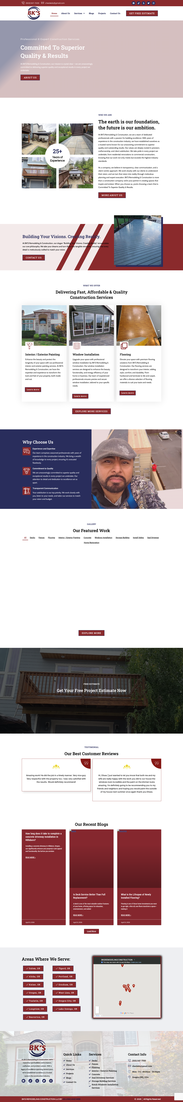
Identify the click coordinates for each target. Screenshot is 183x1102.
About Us (65, 13)
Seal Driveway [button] (153, 538)
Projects (102, 13)
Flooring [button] (51, 538)
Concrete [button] (87, 538)
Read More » (31, 857)
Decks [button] (32, 538)
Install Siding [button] (138, 538)
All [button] (25, 538)
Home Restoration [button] (91, 543)
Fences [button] (42, 538)
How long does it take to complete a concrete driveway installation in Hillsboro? (43, 837)
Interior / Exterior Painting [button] (69, 538)
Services (78, 13)
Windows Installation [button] (103, 538)
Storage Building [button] (122, 538)
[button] (91, 931)
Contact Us (115, 13)
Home (54, 13)
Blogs (91, 13)
